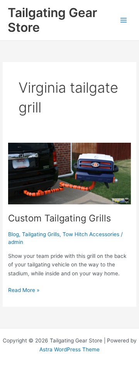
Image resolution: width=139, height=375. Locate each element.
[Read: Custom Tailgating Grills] (69, 173)
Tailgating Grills (40, 234)
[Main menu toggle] (123, 20)
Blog (13, 234)
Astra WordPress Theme (69, 349)
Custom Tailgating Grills (59, 218)
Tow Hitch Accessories (91, 234)
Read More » (23, 291)
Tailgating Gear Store (52, 20)
